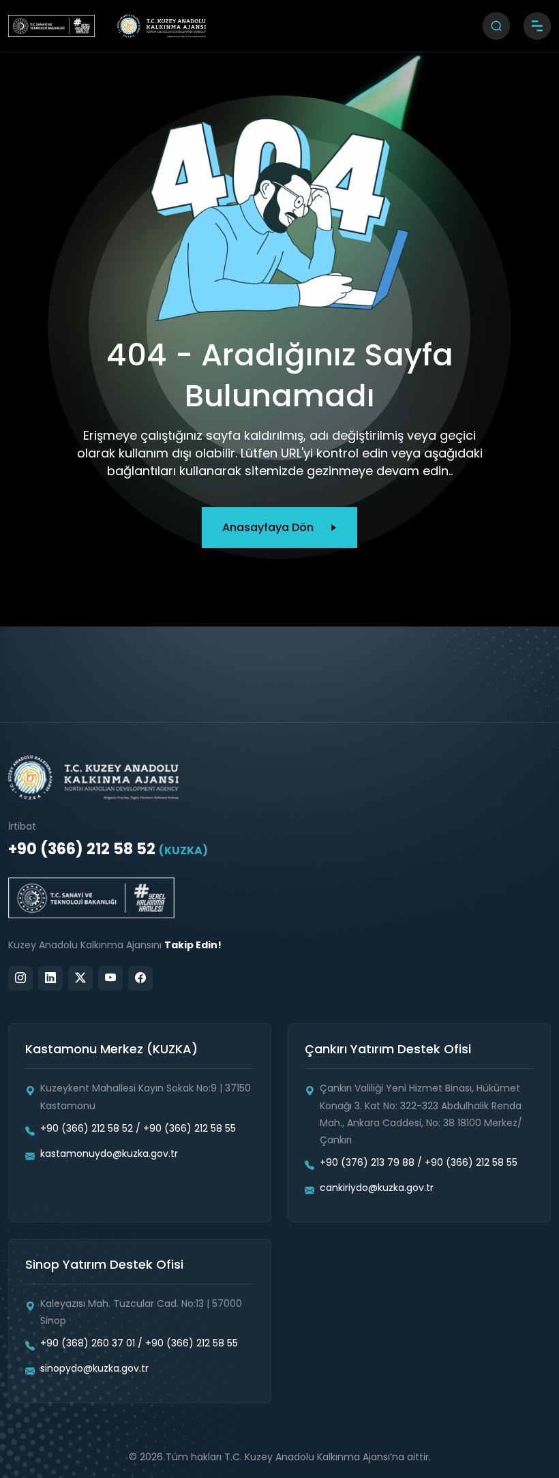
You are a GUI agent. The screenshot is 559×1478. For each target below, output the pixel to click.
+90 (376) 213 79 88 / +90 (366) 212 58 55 (418, 1162)
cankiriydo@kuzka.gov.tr (377, 1187)
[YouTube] (110, 978)
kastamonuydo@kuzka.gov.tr (109, 1153)
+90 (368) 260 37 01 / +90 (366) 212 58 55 (139, 1343)
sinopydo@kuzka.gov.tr (94, 1368)
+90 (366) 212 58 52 (108, 849)
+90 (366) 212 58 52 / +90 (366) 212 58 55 (138, 1128)
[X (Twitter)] (80, 978)
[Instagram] (20, 978)
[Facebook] (140, 978)
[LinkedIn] (50, 978)
